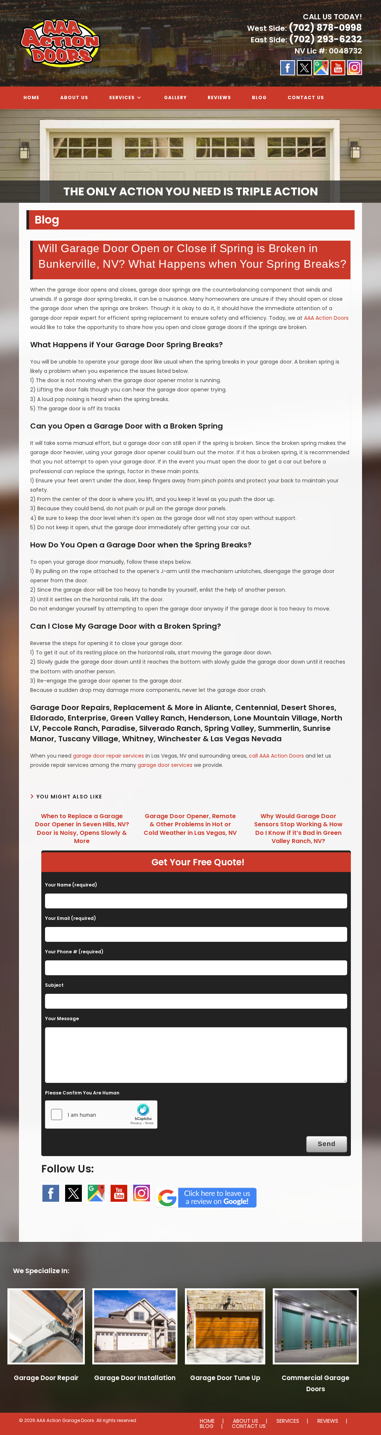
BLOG (207, 1426)
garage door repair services (108, 755)
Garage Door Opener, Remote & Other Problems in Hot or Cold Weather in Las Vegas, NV (190, 824)
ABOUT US (245, 1421)
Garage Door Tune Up (225, 1377)
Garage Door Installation (135, 1377)
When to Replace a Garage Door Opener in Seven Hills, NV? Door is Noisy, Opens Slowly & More (82, 828)
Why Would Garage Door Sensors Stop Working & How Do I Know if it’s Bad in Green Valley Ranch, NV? (298, 828)
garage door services (165, 765)
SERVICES (287, 1421)
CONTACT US (249, 1426)
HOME (207, 1421)
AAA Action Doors (326, 318)
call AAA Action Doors (276, 755)
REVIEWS (327, 1421)
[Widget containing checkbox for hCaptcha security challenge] (101, 1114)
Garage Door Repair (46, 1377)
